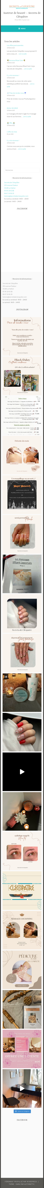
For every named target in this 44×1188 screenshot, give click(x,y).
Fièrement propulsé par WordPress (21, 1182)
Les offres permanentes (15, 45)
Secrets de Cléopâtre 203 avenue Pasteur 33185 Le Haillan (11, 185)
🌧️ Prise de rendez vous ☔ (16, 93)
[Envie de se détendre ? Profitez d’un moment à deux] (22, 772)
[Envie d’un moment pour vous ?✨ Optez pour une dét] (22, 455)
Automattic (29, 1184)
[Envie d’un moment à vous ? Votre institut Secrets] (22, 811)
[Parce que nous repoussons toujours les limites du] (22, 574)
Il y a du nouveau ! (13, 75)
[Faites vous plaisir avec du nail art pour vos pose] (22, 732)
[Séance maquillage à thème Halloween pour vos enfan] (22, 494)
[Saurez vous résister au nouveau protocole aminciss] (22, 1009)
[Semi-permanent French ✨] (22, 534)
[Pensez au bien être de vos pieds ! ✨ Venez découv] (22, 970)
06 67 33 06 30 (9, 193)
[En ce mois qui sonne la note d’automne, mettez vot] (22, 692)
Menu (23, 29)
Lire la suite (23, 54)
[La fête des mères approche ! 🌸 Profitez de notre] (22, 1049)
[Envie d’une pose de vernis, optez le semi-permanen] (22, 613)
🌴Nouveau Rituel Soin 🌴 (16, 60)
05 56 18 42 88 (9, 191)
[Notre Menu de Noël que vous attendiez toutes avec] (22, 415)
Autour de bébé (12, 108)
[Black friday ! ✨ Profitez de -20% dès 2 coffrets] (22, 376)
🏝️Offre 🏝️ (11, 123)
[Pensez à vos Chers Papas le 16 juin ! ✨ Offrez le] (22, 930)
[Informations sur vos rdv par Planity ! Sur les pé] (22, 336)
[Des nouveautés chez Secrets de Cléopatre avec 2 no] (22, 1088)
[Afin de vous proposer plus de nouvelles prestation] (22, 851)
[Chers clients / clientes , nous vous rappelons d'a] (22, 890)
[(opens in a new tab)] (17, 217)
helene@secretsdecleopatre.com (16, 196)
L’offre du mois (12, 132)
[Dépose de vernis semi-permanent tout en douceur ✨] (22, 653)
